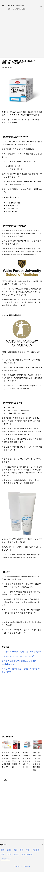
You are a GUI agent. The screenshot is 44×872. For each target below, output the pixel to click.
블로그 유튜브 (27, 854)
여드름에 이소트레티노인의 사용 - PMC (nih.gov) (21, 652)
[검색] (40, 6)
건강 (2, 850)
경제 (15, 850)
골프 (21, 850)
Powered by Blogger (22, 866)
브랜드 (16, 854)
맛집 (28, 850)
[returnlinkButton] (3, 5)
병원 (9, 854)
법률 (2, 854)
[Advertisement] (22, 34)
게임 (9, 850)
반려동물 (36, 850)
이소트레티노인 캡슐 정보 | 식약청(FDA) (18, 656)
